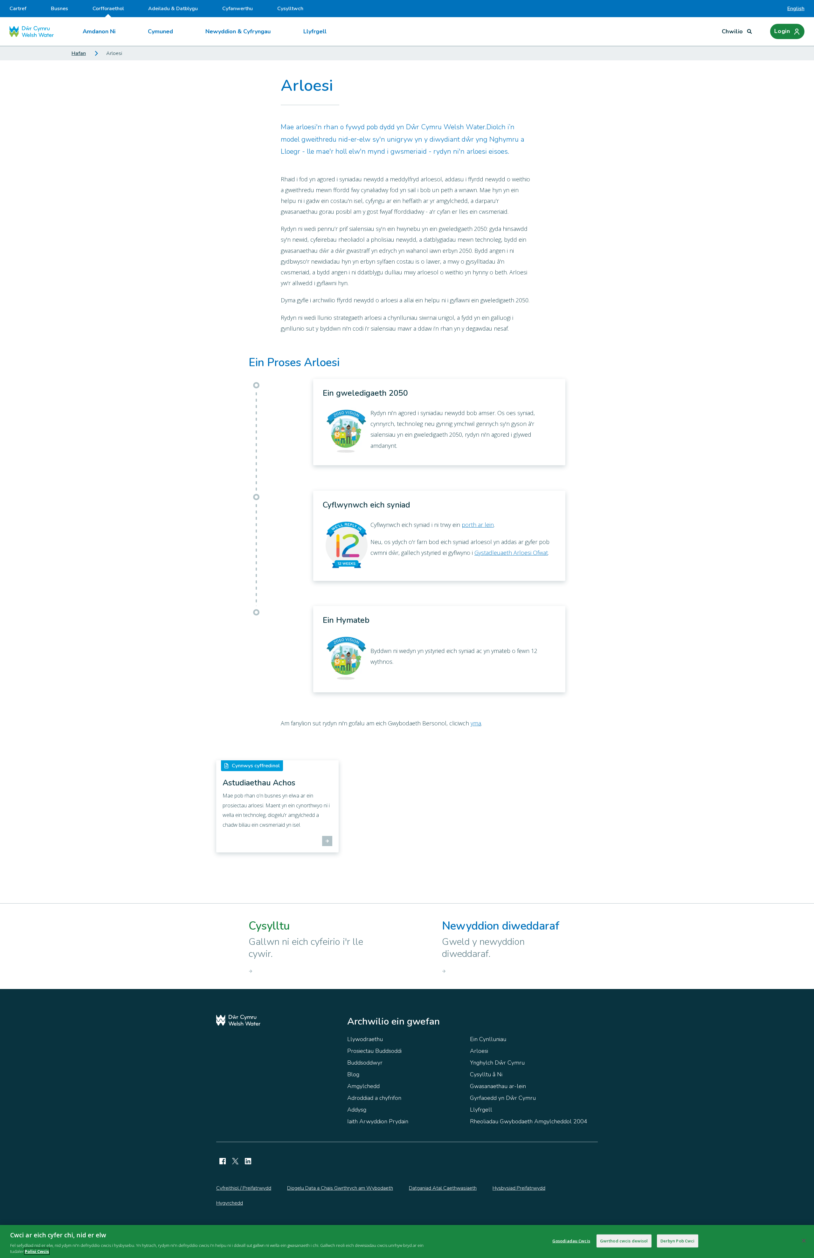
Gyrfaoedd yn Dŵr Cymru (503, 1098)
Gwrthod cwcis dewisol (624, 1241)
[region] (407, 1241)
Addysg (356, 1109)
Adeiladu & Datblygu (173, 8)
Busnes (59, 8)
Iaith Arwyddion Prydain (377, 1121)
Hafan (79, 53)
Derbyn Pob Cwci (677, 1241)
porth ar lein (478, 524)
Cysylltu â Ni (486, 1074)
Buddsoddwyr (365, 1062)
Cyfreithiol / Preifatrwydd (243, 1188)
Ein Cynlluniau (488, 1039)
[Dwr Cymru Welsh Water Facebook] (222, 1161)
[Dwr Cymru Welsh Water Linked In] (248, 1161)
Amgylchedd (363, 1086)
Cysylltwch (290, 8)
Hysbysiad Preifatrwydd (519, 1188)
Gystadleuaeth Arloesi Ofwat (511, 552)
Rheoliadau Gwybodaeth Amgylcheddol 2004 (528, 1121)
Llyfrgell (315, 31)
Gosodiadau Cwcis (571, 1241)
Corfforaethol (108, 8)
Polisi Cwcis (37, 1251)
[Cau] (804, 1241)
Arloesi (479, 1051)
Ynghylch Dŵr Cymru (497, 1062)
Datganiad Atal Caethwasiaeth (443, 1188)
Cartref (18, 8)
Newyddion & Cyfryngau (238, 31)
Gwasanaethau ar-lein (498, 1086)
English (795, 8)
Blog (353, 1074)
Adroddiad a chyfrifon (374, 1098)
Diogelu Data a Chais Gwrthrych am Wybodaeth (340, 1188)
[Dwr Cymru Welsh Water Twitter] (235, 1161)
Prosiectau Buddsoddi (374, 1051)
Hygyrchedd (229, 1203)
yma (476, 723)
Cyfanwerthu (237, 8)
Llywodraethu (365, 1039)
